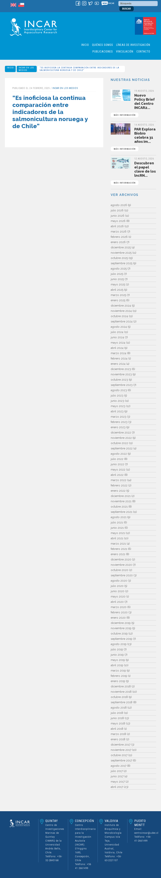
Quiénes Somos (102, 44)
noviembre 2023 (121, 374)
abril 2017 (117, 786)
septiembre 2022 (122, 448)
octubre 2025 (119, 258)
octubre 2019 (119, 633)
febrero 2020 (119, 612)
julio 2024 (117, 332)
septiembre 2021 (121, 511)
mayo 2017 (118, 781)
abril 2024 (117, 347)
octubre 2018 (119, 697)
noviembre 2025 (121, 252)
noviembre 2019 (121, 628)
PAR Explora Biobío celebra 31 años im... (135, 138)
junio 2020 (117, 591)
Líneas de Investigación (133, 44)
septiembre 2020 (122, 575)
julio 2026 (117, 210)
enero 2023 (118, 427)
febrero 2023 (119, 422)
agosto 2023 (119, 390)
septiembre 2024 (122, 321)
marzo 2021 (118, 543)
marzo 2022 (118, 480)
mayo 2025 (118, 284)
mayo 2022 (118, 469)
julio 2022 (117, 459)
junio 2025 (117, 279)
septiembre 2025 (121, 263)
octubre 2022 (119, 443)
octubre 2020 (119, 570)
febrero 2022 (119, 485)
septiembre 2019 (121, 638)
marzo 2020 (118, 607)
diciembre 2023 (121, 369)
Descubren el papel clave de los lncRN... (135, 172)
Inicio (85, 44)
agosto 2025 (119, 268)
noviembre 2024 (121, 310)
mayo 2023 (118, 406)
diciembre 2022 (121, 432)
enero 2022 (118, 490)
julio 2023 (117, 395)
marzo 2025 (118, 295)
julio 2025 (117, 273)
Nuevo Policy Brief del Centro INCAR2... (134, 104)
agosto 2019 (118, 644)
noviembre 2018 (121, 691)
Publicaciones (102, 51)
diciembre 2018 (121, 686)
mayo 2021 (118, 533)
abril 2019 (117, 665)
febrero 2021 (119, 548)
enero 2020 (118, 617)
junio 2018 (117, 718)
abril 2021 (117, 538)
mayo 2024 (118, 342)
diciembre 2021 (121, 496)
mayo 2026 (118, 221)
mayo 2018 (118, 723)
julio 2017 (117, 771)
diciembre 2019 (121, 623)
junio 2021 (117, 527)
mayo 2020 (118, 596)
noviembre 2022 (121, 437)
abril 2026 (117, 226)
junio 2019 (117, 654)
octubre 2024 (119, 316)
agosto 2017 (118, 765)
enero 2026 (118, 242)
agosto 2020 (119, 580)
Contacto (143, 51)
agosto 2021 (118, 517)
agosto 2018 (119, 707)
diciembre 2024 (121, 305)
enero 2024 (118, 363)
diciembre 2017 (120, 744)
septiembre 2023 (122, 385)
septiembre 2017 (121, 760)
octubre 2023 (119, 379)
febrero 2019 (119, 675)
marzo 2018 (118, 734)
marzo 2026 (118, 231)
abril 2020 (117, 601)
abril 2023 (117, 411)
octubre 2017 (119, 755)
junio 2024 (117, 337)
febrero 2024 (119, 358)
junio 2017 (117, 776)
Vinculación (124, 51)
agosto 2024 (119, 326)
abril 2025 (117, 289)
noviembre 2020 (121, 564)
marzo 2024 (118, 353)
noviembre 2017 (121, 749)
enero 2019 (118, 681)
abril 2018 (117, 728)
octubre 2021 (119, 506)
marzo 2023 (118, 416)
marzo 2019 (118, 670)
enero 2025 (118, 300)
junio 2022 (117, 464)
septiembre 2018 (121, 702)
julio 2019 (117, 649)
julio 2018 (117, 712)
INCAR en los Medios (26, 69)
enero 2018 (118, 739)
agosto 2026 (119, 205)
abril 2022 (117, 474)
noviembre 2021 (121, 501)
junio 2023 (117, 400)
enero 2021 (118, 554)
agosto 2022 (119, 453)
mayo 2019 (118, 660)
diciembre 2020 (121, 559)
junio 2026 (117, 215)
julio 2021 (117, 522)
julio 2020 (117, 585)
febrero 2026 (119, 236)
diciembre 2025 (121, 247)
